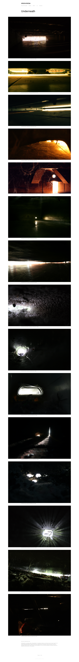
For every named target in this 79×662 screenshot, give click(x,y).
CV (37, 5)
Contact (40, 5)
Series (30, 5)
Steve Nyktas (25, 3)
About (34, 5)
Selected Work (24, 5)
